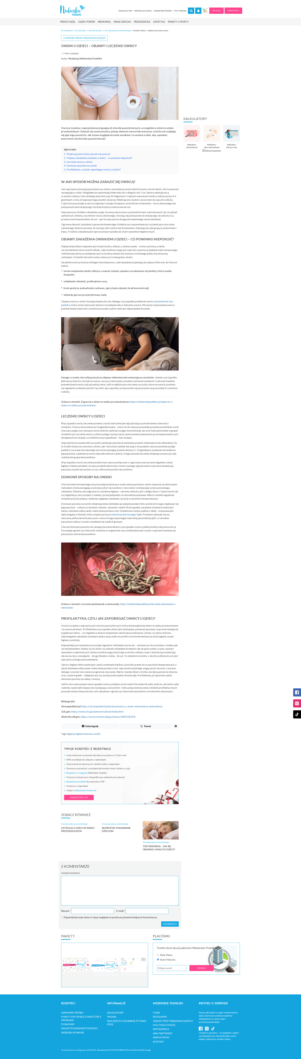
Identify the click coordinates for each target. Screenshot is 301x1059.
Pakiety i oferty (178, 21)
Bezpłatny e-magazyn (76, 772)
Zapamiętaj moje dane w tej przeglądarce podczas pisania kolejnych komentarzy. (111, 917)
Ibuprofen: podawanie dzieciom (116, 829)
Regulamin (160, 1016)
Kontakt (158, 1041)
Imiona (111, 1016)
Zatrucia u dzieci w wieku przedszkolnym (78, 829)
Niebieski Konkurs (72, 1032)
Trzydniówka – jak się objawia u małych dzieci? (159, 848)
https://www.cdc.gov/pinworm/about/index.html (97, 711)
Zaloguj (216, 10)
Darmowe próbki (163, 11)
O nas (156, 1012)
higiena (71, 733)
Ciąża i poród (86, 21)
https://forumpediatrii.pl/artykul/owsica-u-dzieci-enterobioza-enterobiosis (122, 706)
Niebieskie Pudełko (72, 10)
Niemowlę (104, 21)
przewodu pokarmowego (122, 514)
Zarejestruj (233, 10)
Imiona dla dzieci (143, 11)
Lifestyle (159, 21)
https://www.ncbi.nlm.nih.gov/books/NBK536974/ (108, 716)
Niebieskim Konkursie (85, 790)
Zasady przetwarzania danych (173, 1020)
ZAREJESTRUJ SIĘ (79, 797)
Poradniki (67, 1024)
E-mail (120, 910)
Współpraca (161, 1029)
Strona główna (67, 30)
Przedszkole (142, 21)
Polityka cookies (164, 1025)
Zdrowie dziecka (95, 30)
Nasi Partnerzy (162, 1033)
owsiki (96, 733)
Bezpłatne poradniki (76, 781)
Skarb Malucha (167, 959)
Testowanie (179, 11)
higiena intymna (84, 733)
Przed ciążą (67, 21)
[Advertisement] (211, 89)
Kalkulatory (125, 11)
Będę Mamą (166, 955)
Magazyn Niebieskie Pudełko (79, 1028)
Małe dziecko (122, 21)
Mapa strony (161, 1037)
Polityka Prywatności (118, 1050)
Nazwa (66, 910)
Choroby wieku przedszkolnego (117, 30)
